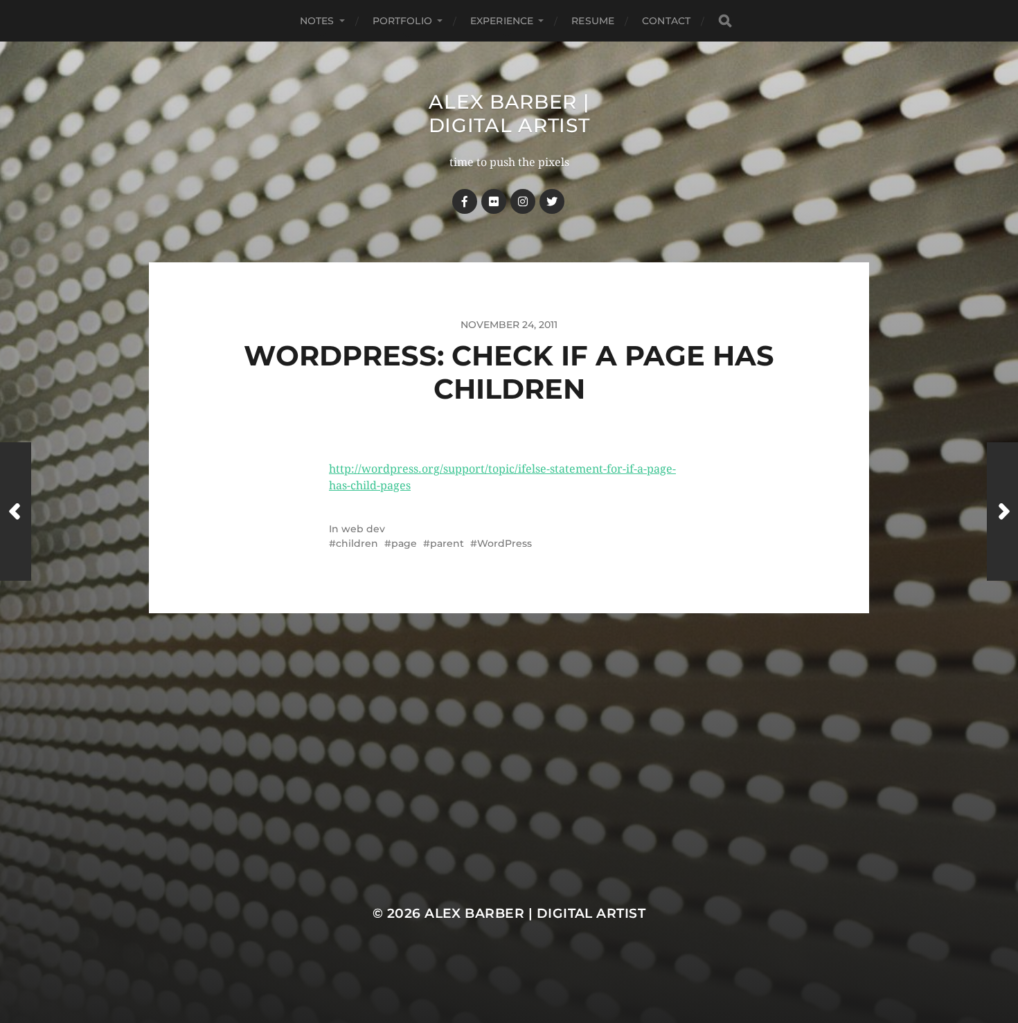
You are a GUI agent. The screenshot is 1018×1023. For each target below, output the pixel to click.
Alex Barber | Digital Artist (509, 113)
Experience (501, 21)
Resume (592, 21)
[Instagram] (522, 201)
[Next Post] (1002, 511)
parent (447, 543)
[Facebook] (464, 201)
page (404, 543)
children (357, 543)
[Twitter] (551, 201)
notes (317, 21)
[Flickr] (493, 201)
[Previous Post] (15, 511)
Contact (666, 21)
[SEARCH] (725, 21)
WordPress (504, 543)
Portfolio (402, 21)
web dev (363, 529)
